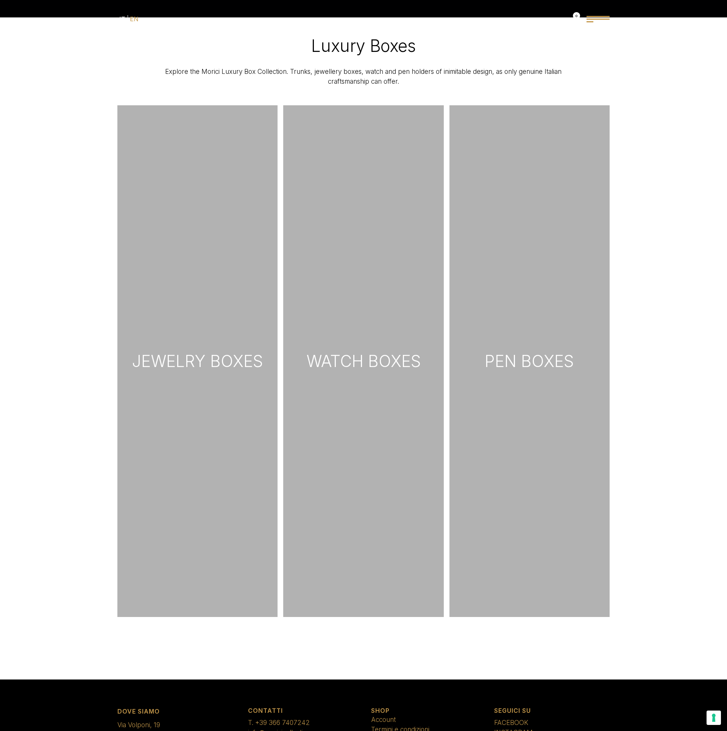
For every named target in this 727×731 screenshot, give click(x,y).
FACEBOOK (511, 722)
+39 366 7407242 (282, 722)
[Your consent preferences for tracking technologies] (714, 718)
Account (383, 719)
